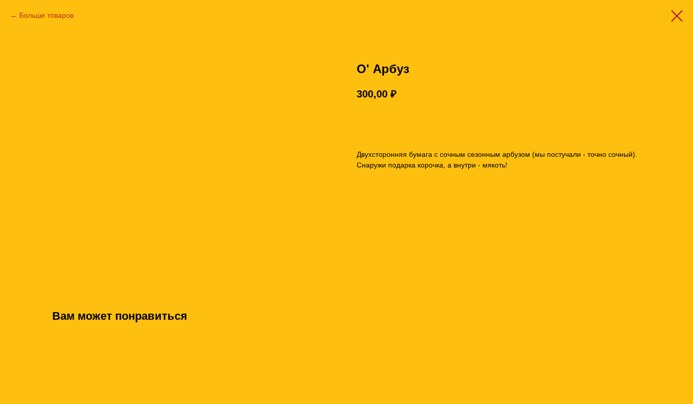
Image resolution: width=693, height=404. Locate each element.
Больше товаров (46, 15)
